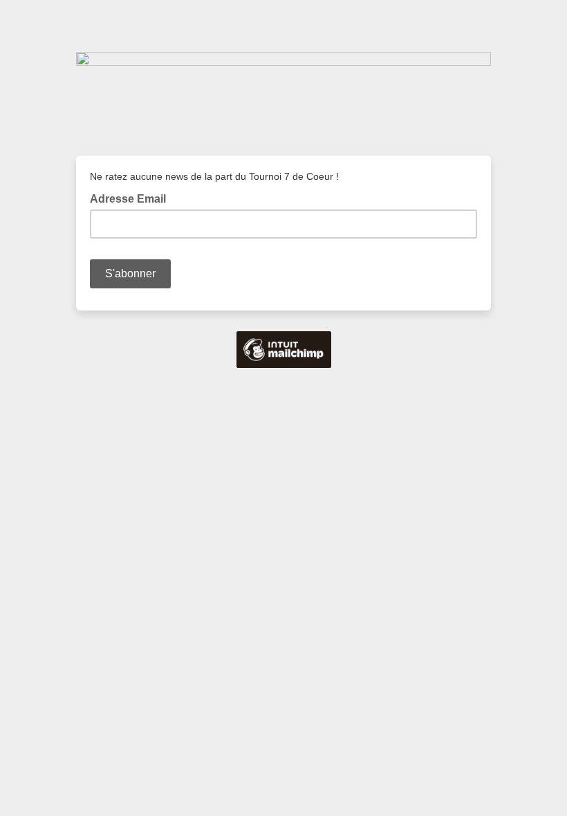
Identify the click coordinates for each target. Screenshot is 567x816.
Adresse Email (132, 197)
